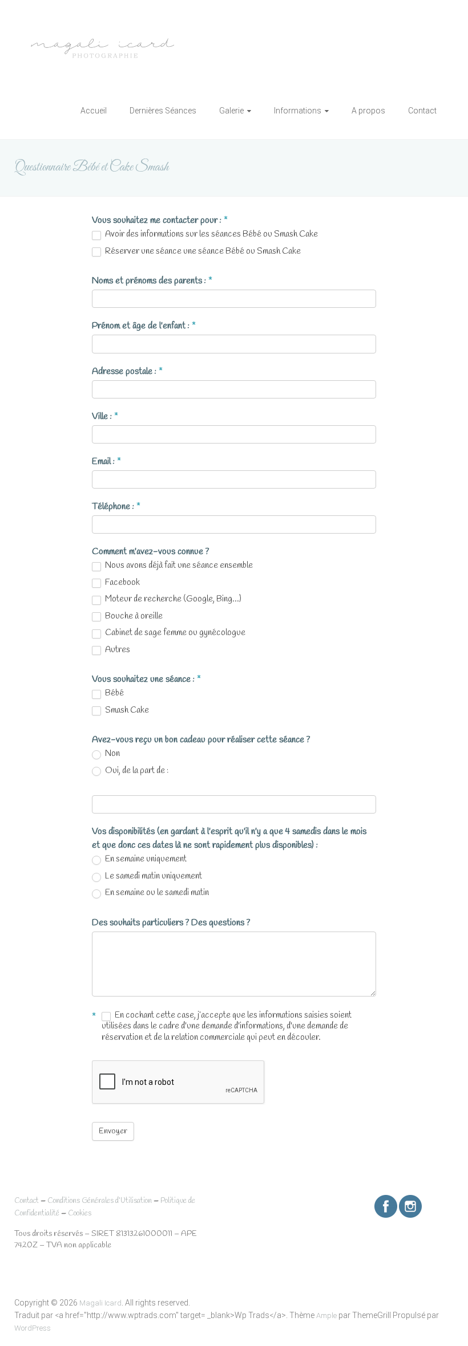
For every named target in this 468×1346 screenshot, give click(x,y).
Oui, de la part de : (135, 771)
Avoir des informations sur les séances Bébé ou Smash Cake (210, 234)
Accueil (93, 110)
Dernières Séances (163, 110)
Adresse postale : (127, 371)
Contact (422, 110)
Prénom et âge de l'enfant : (144, 326)
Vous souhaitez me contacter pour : (160, 220)
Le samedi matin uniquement (152, 876)
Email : (106, 461)
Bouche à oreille (133, 616)
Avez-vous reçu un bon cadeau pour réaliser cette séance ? (201, 740)
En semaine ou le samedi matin (156, 893)
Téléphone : (116, 507)
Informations (297, 110)
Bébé (113, 693)
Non (111, 754)
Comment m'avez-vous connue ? (150, 552)
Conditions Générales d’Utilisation (99, 1201)
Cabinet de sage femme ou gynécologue (174, 633)
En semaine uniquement (145, 859)
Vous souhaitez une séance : (146, 679)
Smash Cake (126, 710)
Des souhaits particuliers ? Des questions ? (171, 923)
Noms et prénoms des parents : (152, 281)
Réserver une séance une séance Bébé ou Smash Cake (202, 251)
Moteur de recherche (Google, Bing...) (172, 599)
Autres (116, 650)
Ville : (105, 416)
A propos (368, 110)
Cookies (79, 1213)
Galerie (231, 110)
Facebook (121, 583)
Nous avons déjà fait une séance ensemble (178, 565)
